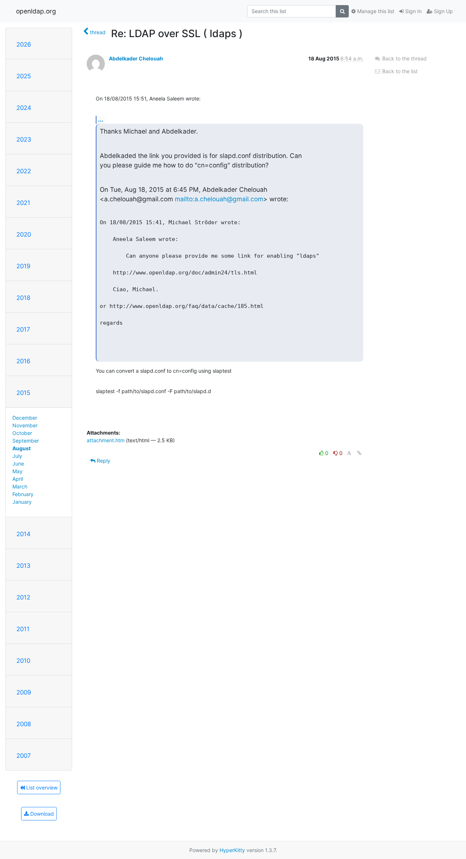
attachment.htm (106, 440)
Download (41, 814)
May (17, 471)
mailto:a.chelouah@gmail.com (219, 199)
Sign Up (443, 11)
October (22, 433)
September (25, 441)
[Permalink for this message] (359, 453)
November (24, 425)
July (17, 456)
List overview (41, 787)
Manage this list (375, 11)
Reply (102, 461)
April (17, 479)
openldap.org (36, 11)
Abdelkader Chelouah (136, 58)
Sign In (413, 11)
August (21, 448)
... (100, 119)
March (19, 486)
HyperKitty (232, 850)
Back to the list (399, 71)
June (18, 463)
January (22, 502)
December (24, 418)
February (22, 494)
